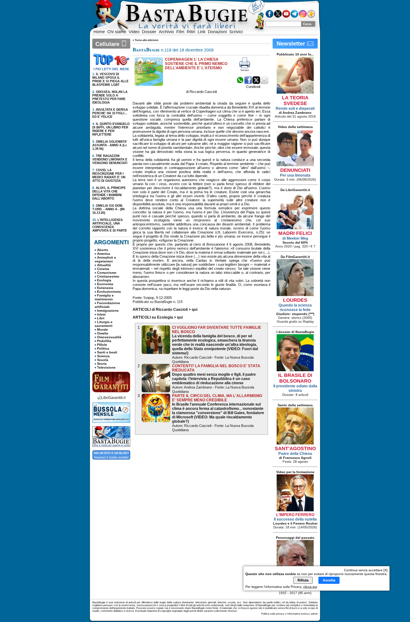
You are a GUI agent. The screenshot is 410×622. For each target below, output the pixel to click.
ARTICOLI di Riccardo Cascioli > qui (165, 309)
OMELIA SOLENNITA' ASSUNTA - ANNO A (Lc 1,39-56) (109, 145)
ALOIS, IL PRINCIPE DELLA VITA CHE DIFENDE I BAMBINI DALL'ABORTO (109, 193)
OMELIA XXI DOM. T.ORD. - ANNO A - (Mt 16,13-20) (108, 209)
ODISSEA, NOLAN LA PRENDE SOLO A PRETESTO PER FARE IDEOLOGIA (109, 97)
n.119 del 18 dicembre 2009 (173, 50)
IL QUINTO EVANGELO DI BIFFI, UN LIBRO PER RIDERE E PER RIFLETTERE (111, 129)
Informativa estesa (298, 613)
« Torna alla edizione (145, 40)
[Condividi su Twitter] (256, 83)
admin (314, 613)
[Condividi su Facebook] (248, 83)
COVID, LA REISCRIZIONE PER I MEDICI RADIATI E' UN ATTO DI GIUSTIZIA (108, 175)
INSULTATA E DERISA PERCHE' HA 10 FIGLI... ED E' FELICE (110, 113)
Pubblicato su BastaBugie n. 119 (157, 302)
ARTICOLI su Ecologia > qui (158, 317)
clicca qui (310, 587)
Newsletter (292, 43)
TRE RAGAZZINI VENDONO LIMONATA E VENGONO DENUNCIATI (109, 159)
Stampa (244, 70)
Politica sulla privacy (272, 613)
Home (99, 31)
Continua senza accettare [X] (365, 570)
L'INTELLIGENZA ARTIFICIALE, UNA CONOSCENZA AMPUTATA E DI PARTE (109, 225)
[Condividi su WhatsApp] (240, 83)
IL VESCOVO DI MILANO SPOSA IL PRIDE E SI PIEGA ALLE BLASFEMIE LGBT (110, 79)
